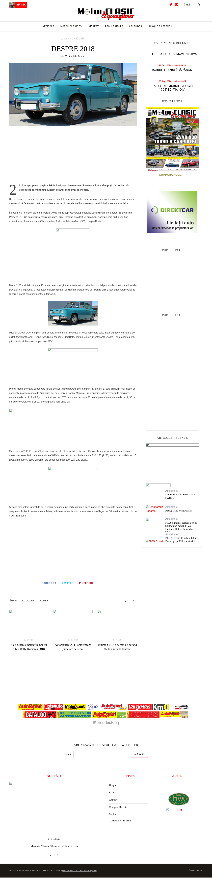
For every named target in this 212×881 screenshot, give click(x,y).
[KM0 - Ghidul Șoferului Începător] (161, 709)
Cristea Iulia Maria (74, 56)
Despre (112, 785)
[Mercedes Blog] (106, 725)
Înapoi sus (194, 869)
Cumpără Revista (118, 807)
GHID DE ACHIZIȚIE (121, 820)
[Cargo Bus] (140, 709)
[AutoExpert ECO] (109, 717)
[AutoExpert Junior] (114, 709)
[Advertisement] (73, 156)
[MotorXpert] (75, 709)
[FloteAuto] (53, 709)
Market (112, 814)
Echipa (112, 792)
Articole (65, 38)
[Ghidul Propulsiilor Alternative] (74, 717)
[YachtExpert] (93, 709)
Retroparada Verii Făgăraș (178, 510)
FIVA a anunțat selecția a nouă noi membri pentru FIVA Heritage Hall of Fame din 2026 (181, 527)
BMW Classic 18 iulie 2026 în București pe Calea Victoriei (181, 540)
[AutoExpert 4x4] (174, 717)
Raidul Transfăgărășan (172, 70)
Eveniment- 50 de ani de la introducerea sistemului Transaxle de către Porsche (172, 460)
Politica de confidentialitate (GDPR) (80, 869)
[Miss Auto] (182, 709)
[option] (28, 630)
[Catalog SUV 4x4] (39, 717)
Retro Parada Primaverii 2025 (172, 54)
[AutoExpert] (30, 709)
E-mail (68, 754)
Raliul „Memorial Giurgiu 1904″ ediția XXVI (172, 87)
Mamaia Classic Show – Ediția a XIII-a (181, 496)
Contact (113, 799)
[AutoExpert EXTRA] (143, 717)
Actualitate (172, 451)
